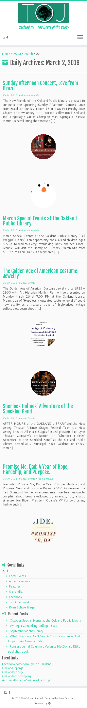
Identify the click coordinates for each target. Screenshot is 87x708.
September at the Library (26, 631)
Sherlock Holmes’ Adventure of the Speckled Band (38, 409)
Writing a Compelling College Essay (33, 626)
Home (6, 54)
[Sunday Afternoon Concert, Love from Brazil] (43, 146)
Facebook (15, 597)
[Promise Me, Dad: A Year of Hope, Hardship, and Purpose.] (43, 530)
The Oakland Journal (32, 698)
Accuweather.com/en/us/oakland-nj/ (26, 680)
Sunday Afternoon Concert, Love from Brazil (40, 85)
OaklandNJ (16, 592)
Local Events (28, 282)
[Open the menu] (80, 37)
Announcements (30, 95)
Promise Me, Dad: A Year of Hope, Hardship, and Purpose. (36, 469)
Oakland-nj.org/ (12, 668)
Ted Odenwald (45, 478)
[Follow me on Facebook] (7, 38)
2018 (17, 54)
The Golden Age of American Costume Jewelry (40, 273)
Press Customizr (66, 698)
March (28, 54)
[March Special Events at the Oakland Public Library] (43, 195)
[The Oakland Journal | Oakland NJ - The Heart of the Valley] (43, 13)
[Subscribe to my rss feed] (4, 38)
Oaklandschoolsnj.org (16, 676)
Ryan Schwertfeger (22, 607)
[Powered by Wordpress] (49, 702)
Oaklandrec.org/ (12, 672)
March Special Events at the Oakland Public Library (40, 221)
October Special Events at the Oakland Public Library (45, 620)
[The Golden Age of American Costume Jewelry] (43, 334)
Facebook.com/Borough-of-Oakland (26, 664)
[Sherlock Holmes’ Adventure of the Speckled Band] (43, 383)
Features (15, 586)
